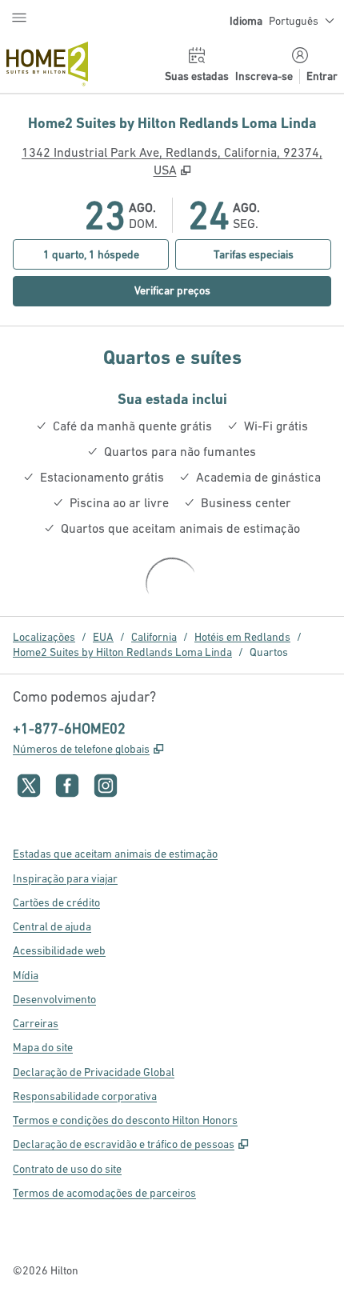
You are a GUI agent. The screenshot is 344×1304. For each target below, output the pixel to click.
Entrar (322, 76)
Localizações (44, 636)
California (154, 636)
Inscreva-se (264, 76)
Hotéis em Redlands (242, 636)
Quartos (269, 652)
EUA (103, 636)
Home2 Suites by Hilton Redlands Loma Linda (122, 652)
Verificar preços (208, 290)
